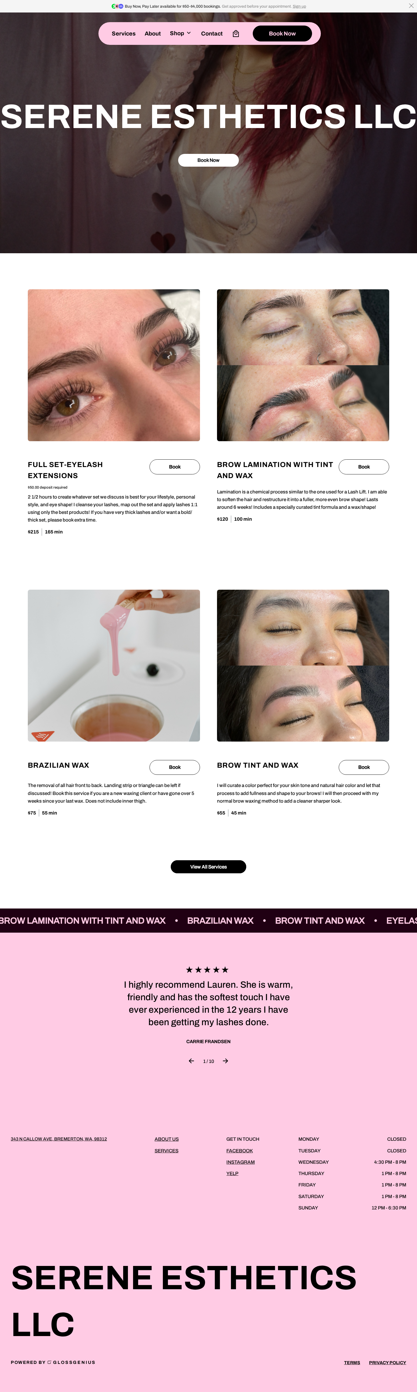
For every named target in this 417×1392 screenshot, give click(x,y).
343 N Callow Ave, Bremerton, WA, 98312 (59, 1138)
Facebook (239, 1151)
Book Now (208, 160)
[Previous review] (191, 1061)
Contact (212, 33)
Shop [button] (177, 33)
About (153, 33)
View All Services (208, 866)
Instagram (240, 1162)
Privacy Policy (387, 1362)
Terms (352, 1362)
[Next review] (226, 1061)
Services (124, 33)
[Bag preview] (236, 33)
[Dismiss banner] (411, 5)
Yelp (232, 1173)
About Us (167, 1139)
